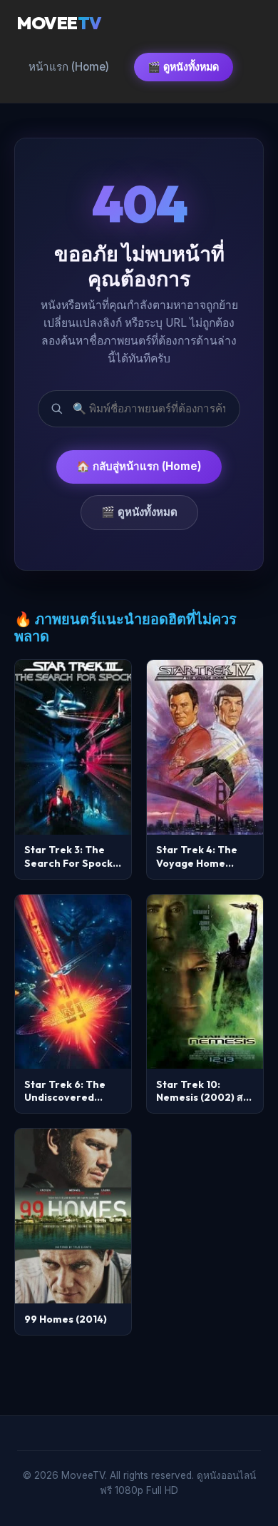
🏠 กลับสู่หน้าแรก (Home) (139, 466)
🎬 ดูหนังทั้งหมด (183, 67)
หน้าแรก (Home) (69, 66)
